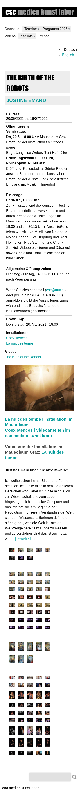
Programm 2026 (55, 29)
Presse (43, 36)
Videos (10, 36)
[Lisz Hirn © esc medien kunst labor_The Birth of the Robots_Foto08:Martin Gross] (21, 551)
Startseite (12, 29)
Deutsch (70, 49)
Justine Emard (26, 100)
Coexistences (16, 338)
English (68, 55)
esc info (27, 36)
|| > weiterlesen (26, 539)
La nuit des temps (20, 343)
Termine (30, 29)
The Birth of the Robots (23, 357)
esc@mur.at (55, 290)
